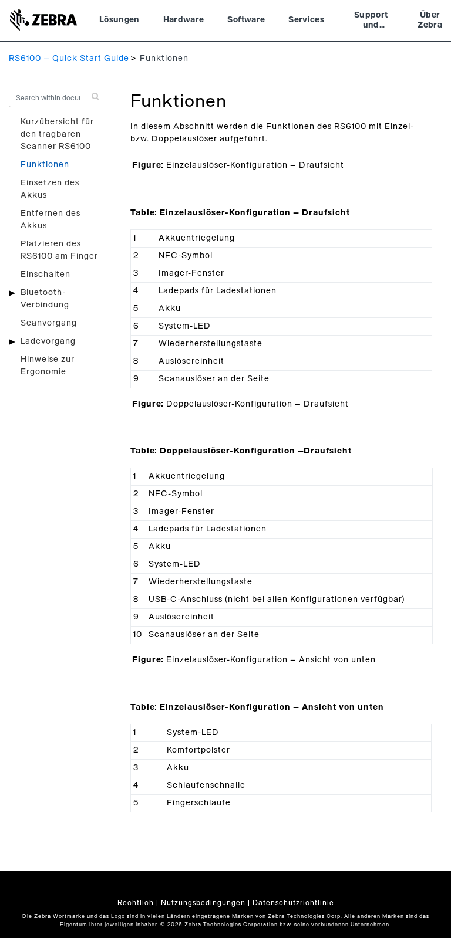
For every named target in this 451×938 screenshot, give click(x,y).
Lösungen (119, 20)
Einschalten (45, 274)
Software (246, 20)
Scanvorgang (49, 323)
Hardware (183, 20)
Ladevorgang (48, 341)
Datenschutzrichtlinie (293, 902)
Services (306, 20)
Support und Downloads (371, 21)
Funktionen (45, 165)
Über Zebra (430, 20)
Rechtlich (135, 902)
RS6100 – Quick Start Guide (69, 59)
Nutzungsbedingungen (203, 902)
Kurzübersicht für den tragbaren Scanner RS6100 (57, 134)
